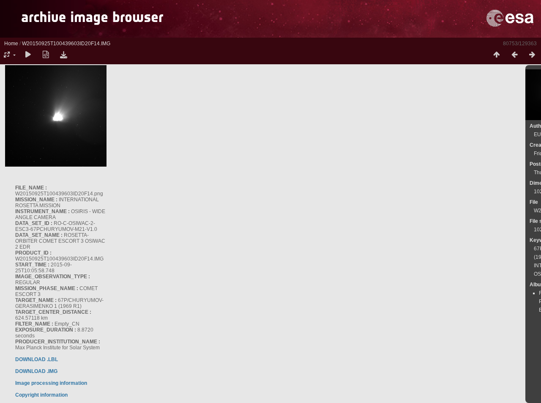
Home (11, 44)
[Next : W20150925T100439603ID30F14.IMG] (532, 55)
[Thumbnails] (496, 55)
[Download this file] (63, 55)
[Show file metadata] (46, 55)
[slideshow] (28, 55)
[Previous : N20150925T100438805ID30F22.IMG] (514, 55)
